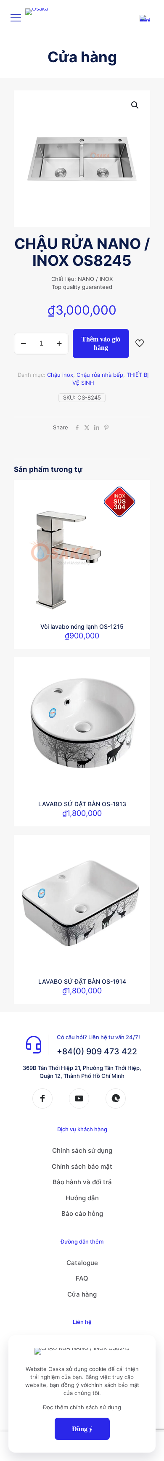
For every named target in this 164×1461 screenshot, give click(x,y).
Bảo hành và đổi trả (82, 1182)
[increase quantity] (59, 343)
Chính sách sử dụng (82, 1150)
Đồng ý (82, 1428)
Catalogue (82, 1263)
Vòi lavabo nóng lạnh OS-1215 (82, 626)
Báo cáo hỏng (82, 1214)
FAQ (82, 1278)
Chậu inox (60, 374)
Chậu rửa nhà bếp (100, 374)
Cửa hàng (82, 1294)
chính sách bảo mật (113, 1385)
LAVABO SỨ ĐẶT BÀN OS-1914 (82, 981)
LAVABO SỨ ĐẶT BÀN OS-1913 (82, 803)
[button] (135, 105)
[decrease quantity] (23, 343)
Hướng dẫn (82, 1198)
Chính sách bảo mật (82, 1166)
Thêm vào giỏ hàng (101, 343)
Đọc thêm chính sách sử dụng (82, 1407)
